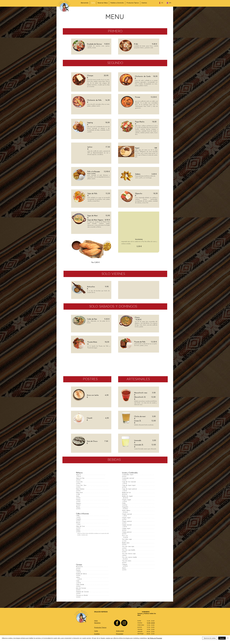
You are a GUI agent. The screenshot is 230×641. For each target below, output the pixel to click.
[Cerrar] (228, 638)
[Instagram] (124, 623)
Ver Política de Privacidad (155, 638)
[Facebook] (117, 623)
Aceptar (222, 638)
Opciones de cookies (210, 638)
